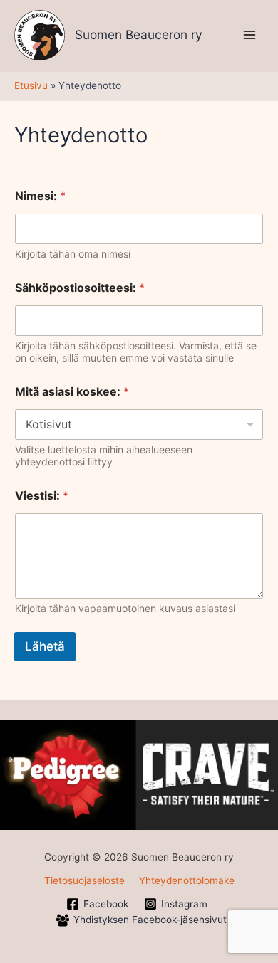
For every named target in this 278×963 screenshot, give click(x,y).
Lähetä (45, 646)
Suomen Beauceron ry (138, 34)
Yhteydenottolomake (187, 880)
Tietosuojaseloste (84, 880)
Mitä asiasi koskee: (72, 392)
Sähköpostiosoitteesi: (80, 288)
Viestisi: (41, 495)
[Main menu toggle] (249, 35)
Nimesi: (40, 196)
